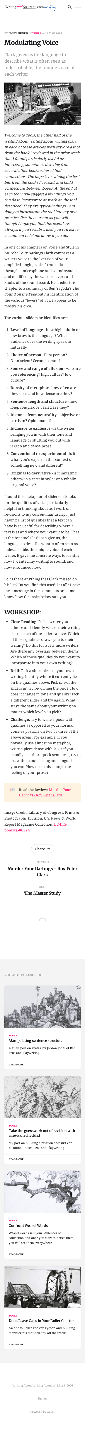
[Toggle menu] (78, 7)
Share (40, 849)
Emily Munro (18, 33)
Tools (36, 33)
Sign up (43, 1398)
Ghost (51, 1412)
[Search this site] (69, 7)
